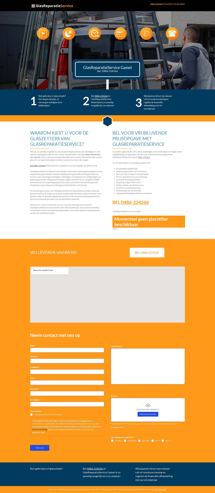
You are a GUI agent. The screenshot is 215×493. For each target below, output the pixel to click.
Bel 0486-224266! (38, 165)
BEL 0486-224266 (147, 252)
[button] (106, 47)
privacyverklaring (39, 429)
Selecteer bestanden (148, 414)
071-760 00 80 (160, 489)
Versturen (40, 448)
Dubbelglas (132, 441)
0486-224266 (156, 4)
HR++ (157, 441)
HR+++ (168, 441)
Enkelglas (118, 441)
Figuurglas (146, 441)
